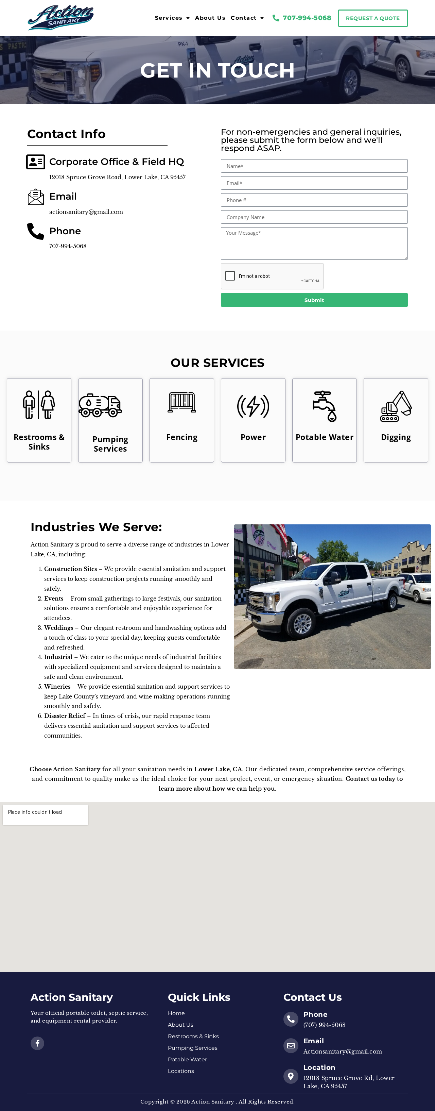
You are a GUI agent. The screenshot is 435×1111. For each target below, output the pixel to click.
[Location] (290, 1076)
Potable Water (325, 437)
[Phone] (290, 1019)
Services (169, 18)
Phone (315, 1014)
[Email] (290, 1045)
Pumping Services (110, 444)
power (253, 437)
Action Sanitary (72, 997)
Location (319, 1067)
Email (313, 1041)
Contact (244, 18)
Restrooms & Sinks (39, 442)
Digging (396, 437)
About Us (210, 18)
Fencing (182, 437)
